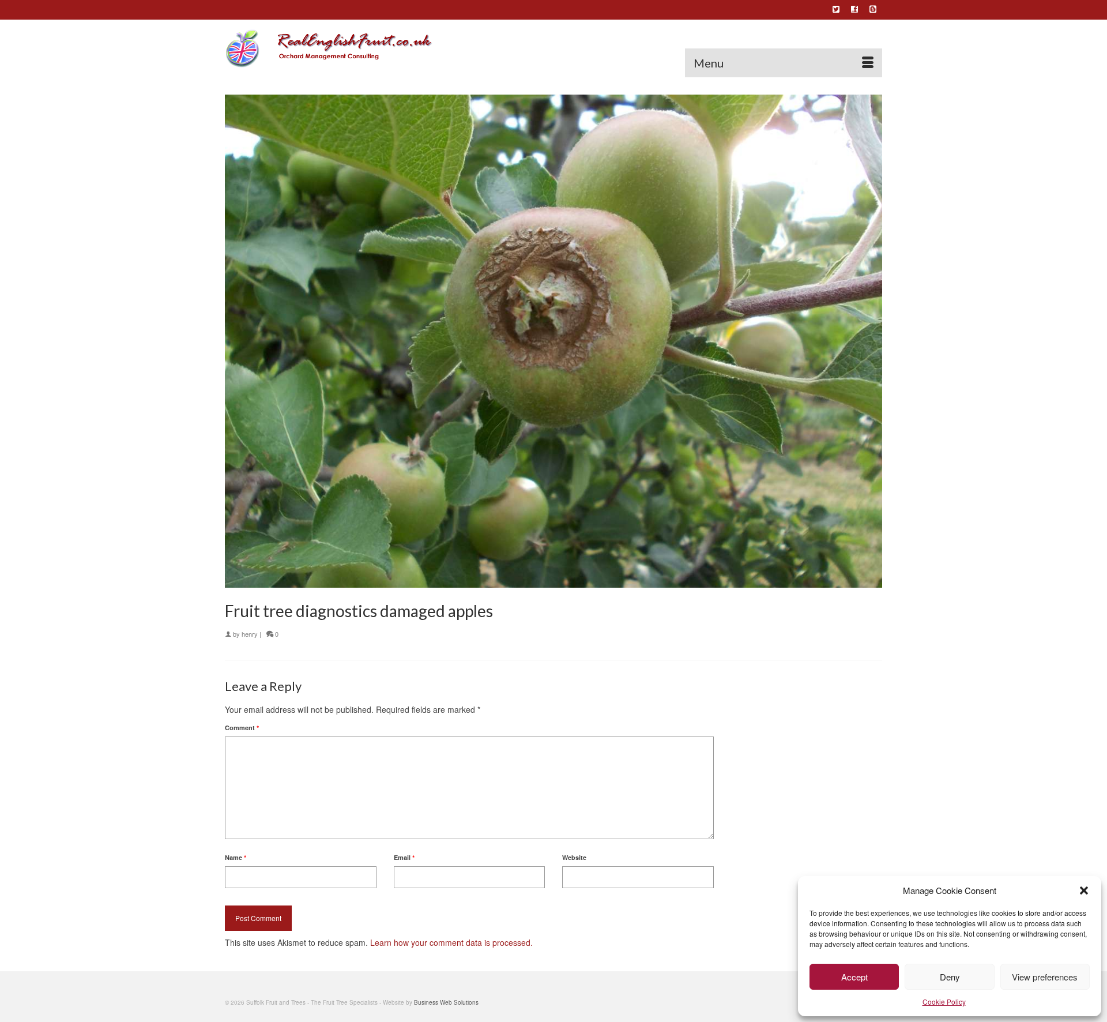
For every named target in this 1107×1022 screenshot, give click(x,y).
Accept (854, 977)
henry (250, 633)
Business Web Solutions (446, 1002)
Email (404, 857)
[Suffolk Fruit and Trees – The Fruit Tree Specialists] (328, 48)
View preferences (1045, 977)
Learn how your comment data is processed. (451, 942)
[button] (1084, 890)
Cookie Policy (944, 1001)
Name (235, 857)
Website (574, 857)
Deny (950, 977)
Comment (242, 727)
